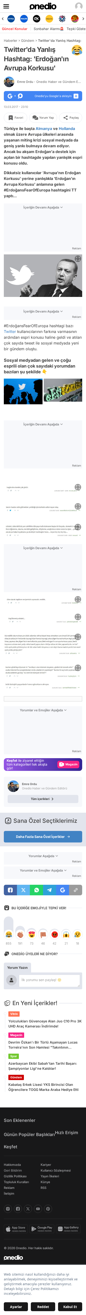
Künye (45, 1182)
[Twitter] (28, 1209)
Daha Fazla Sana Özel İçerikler (40, 837)
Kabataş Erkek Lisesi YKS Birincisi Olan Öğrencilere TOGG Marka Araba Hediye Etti (43, 1087)
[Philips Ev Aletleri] (23, 18)
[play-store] (42, 1229)
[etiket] (77, 50)
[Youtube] (38, 1209)
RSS (43, 1188)
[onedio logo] (40, 1257)
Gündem (27, 40)
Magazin (16, 1035)
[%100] (49, 18)
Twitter (10, 331)
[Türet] (75, 18)
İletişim (9, 1193)
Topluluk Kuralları (16, 1182)
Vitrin (14, 1014)
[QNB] (62, 18)
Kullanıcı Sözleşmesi (56, 1170)
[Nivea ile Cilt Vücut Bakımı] (11, 18)
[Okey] (36, 18)
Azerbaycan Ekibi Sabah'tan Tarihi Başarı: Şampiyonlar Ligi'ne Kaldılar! (42, 1065)
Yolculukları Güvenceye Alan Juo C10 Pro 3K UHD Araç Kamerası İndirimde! (45, 1023)
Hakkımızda (12, 1165)
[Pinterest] (48, 1209)
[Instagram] (8, 1209)
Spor (13, 1056)
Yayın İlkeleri (50, 1176)
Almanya (44, 128)
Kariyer (46, 1165)
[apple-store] (16, 1229)
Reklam (9, 1188)
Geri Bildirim (13, 1170)
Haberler (10, 40)
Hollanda (67, 128)
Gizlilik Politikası (15, 1176)
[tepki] (8, 934)
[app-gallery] (69, 1229)
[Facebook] (18, 1209)
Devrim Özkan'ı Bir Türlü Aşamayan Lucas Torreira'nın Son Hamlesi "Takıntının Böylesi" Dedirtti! (43, 1045)
